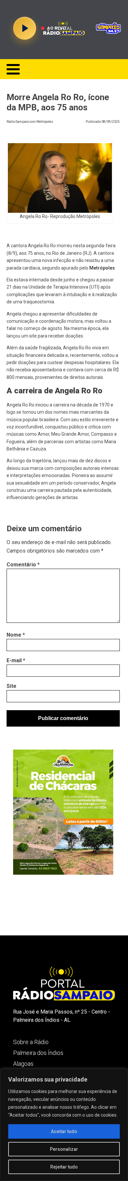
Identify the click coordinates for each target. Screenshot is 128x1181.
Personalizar (64, 1149)
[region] (64, 1125)
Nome (16, 635)
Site (11, 686)
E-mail (16, 660)
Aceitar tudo (64, 1131)
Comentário (23, 564)
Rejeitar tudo (64, 1167)
